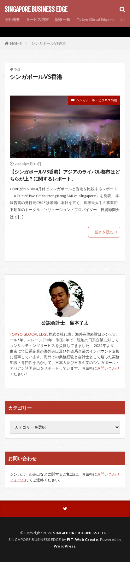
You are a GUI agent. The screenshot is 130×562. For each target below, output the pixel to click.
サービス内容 (37, 19)
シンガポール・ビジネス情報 (96, 100)
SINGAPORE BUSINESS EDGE (36, 9)
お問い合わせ (108, 368)
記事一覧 (62, 19)
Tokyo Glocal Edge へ (95, 19)
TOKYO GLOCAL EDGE (29, 334)
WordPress (65, 546)
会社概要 (12, 19)
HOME (16, 43)
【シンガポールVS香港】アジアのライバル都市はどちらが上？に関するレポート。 (65, 175)
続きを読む (104, 232)
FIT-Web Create (82, 539)
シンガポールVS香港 (48, 43)
